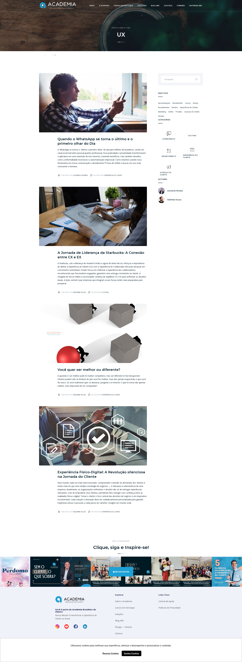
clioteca (168, 6)
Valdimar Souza (79, 292)
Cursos (188, 103)
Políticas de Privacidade (170, 607)
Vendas (161, 116)
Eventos (175, 107)
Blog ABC (119, 620)
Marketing (162, 112)
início (92, 6)
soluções (142, 6)
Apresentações (164, 103)
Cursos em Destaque (125, 607)
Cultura (105, 292)
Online (170, 112)
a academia (104, 6)
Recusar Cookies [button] (111, 653)
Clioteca (119, 633)
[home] (58, 5)
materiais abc (195, 6)
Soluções (119, 614)
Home (41, 55)
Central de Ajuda (166, 601)
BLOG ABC (155, 6)
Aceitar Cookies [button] (131, 653)
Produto (179, 112)
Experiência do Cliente (113, 175)
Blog (49, 55)
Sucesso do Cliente (191, 112)
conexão (181, 6)
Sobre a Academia (123, 601)
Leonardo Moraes (80, 175)
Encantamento (163, 107)
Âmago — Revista (123, 627)
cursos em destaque (123, 6)
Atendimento (177, 103)
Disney (195, 103)
